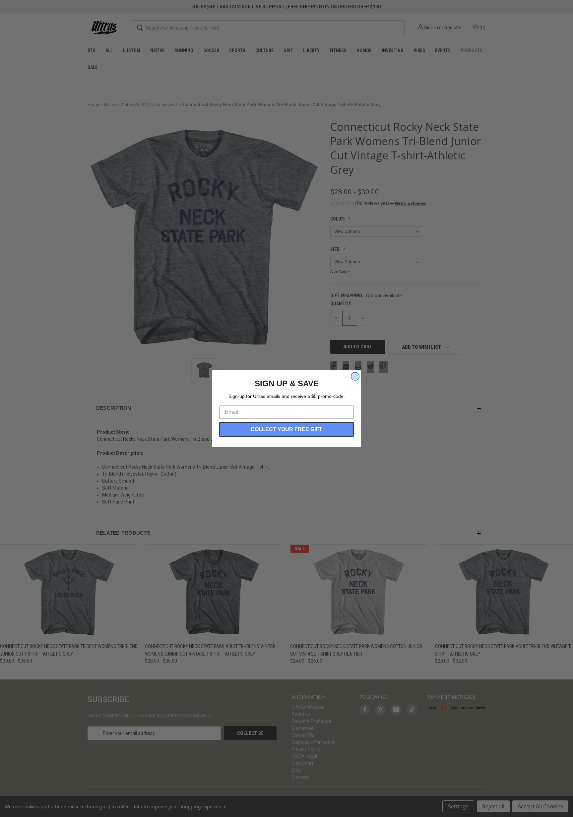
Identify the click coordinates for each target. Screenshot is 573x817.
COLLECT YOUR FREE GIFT (286, 429)
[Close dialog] (355, 376)
